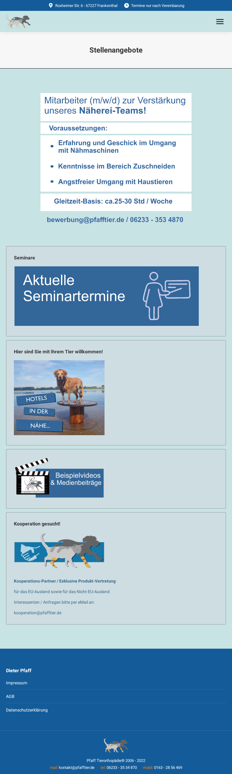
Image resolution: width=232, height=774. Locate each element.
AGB (10, 696)
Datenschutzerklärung (27, 710)
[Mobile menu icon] (220, 21)
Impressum (16, 682)
